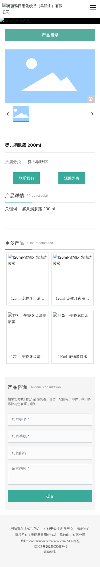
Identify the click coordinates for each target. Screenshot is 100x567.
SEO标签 (73, 541)
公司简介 (33, 528)
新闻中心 (66, 528)
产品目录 (50, 35)
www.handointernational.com (47, 541)
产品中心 (50, 528)
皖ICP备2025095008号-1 (50, 546)
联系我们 (83, 528)
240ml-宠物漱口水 (72, 357)
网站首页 (17, 528)
